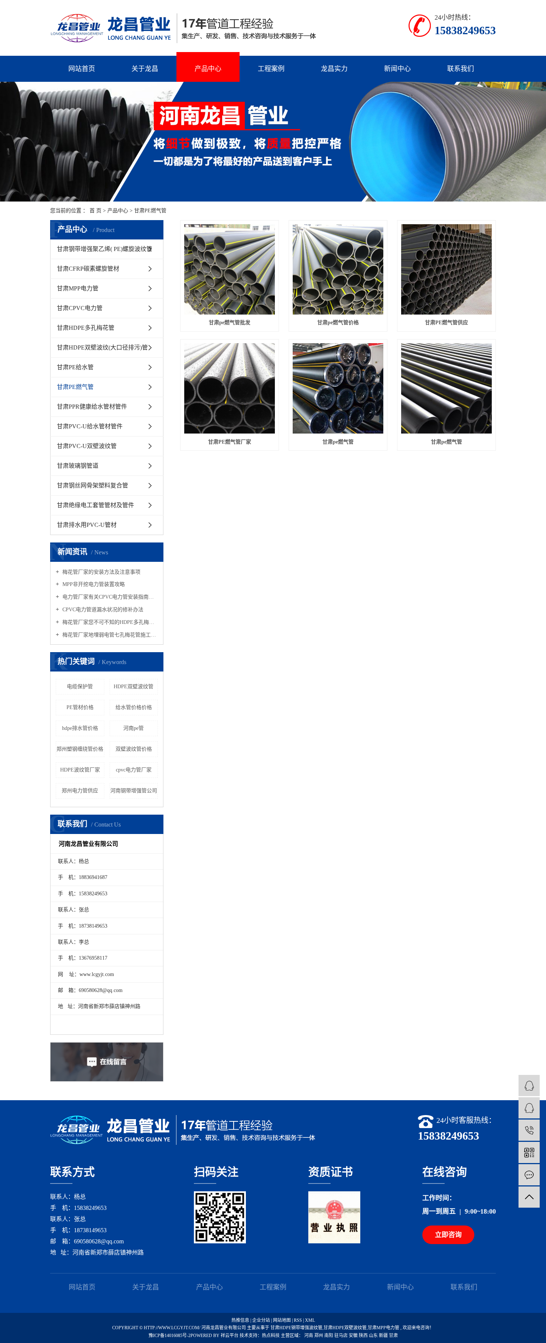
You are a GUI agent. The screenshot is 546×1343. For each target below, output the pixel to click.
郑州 (319, 1335)
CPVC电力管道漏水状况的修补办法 (102, 609)
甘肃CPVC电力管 (80, 308)
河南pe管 (133, 728)
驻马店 (341, 1335)
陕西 (364, 1335)
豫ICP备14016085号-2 (170, 1335)
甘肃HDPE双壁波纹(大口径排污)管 (102, 347)
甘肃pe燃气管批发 (229, 322)
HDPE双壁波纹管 (133, 686)
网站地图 (282, 1320)
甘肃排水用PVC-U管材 (87, 525)
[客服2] (529, 1107)
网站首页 (81, 69)
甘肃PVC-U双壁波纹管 (87, 446)
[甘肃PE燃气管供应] (446, 269)
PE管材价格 (80, 707)
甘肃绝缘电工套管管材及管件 (95, 505)
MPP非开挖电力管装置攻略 (93, 584)
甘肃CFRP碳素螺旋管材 (88, 268)
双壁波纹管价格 (134, 749)
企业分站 (261, 1320)
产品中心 (208, 69)
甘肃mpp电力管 (383, 1327)
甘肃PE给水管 (75, 367)
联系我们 (460, 69)
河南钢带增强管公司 (133, 790)
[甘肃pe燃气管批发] (229, 269)
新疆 (384, 1335)
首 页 (95, 210)
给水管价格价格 (134, 707)
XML (310, 1320)
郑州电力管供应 (80, 790)
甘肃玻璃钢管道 (77, 466)
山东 (374, 1335)
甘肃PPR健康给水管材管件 (92, 406)
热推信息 (240, 1320)
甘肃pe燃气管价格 (338, 322)
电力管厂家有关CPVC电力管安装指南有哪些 (109, 597)
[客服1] (529, 1085)
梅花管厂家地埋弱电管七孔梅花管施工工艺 (109, 635)
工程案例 (271, 69)
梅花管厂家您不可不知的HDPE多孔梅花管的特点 (109, 622)
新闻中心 (397, 69)
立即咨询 (448, 1235)
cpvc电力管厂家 (134, 770)
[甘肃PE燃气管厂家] (229, 388)
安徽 (354, 1335)
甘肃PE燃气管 (150, 210)
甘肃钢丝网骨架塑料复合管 (92, 485)
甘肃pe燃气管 (338, 442)
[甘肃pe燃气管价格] (338, 269)
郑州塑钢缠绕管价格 (79, 749)
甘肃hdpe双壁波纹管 (345, 1327)
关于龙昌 (144, 69)
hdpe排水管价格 (80, 728)
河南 (309, 1335)
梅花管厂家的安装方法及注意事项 (100, 572)
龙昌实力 (334, 69)
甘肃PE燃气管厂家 (229, 442)
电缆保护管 (80, 686)
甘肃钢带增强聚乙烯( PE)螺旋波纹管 (104, 249)
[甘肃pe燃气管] (338, 388)
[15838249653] (529, 1130)
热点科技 (271, 1335)
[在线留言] (529, 1174)
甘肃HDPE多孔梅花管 (85, 328)
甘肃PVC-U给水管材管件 (90, 426)
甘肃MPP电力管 (77, 288)
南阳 (329, 1335)
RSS (298, 1320)
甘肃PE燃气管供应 (446, 322)
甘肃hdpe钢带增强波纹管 (296, 1327)
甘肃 (393, 1335)
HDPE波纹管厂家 (80, 770)
